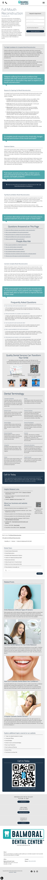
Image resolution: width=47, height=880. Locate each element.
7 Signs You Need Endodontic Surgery (14, 736)
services (31, 149)
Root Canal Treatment (10, 744)
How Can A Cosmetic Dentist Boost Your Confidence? (21, 681)
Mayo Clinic (19, 200)
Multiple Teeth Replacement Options (13, 555)
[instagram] (37, 871)
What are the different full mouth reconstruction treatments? (18, 236)
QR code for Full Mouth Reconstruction (11, 537)
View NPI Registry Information (12, 519)
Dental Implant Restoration (11, 551)
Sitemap (15, 872)
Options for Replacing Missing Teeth (13, 557)
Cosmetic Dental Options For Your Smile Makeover (20, 645)
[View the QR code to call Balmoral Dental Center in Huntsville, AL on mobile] (23, 786)
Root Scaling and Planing (11, 747)
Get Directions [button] (23, 801)
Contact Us (23, 822)
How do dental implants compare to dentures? (15, 251)
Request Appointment (23, 812)
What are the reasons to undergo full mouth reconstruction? (17, 234)
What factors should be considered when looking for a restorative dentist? (20, 253)
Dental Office (8, 750)
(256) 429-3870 (13, 35)
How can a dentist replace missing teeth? (14, 247)
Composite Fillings (9, 738)
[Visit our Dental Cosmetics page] (23, 386)
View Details (16, 525)
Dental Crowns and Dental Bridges (13, 742)
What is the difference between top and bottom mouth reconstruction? (20, 230)
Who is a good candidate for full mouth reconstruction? (17, 232)
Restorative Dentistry (10, 559)
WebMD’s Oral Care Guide (16, 499)
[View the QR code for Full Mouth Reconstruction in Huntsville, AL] (34, 372)
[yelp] (34, 871)
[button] (3, 3)
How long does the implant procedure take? (14, 249)
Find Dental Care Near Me (11, 752)
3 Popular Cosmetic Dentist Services (16, 716)
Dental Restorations (9, 553)
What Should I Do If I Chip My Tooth (13, 562)
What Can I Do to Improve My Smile (13, 564)
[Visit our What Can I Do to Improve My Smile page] (36, 386)
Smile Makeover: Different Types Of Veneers (18, 610)
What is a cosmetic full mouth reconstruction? (15, 239)
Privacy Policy (11, 872)
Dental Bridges (8, 740)
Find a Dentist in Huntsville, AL (12, 567)
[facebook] (32, 871)
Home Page (8, 497)
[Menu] (43, 2)
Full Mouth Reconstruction (15, 535)
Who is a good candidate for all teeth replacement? (16, 244)
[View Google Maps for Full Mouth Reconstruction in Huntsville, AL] (16, 374)
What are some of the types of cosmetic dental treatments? (17, 255)
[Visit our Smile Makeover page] (11, 386)
